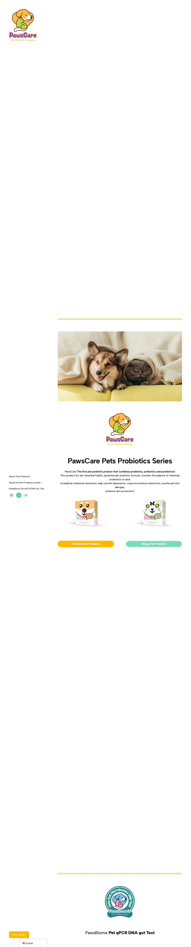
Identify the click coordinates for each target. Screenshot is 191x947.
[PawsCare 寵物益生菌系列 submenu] (41, 482)
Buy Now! (18, 934)
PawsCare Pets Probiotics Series (24, 482)
